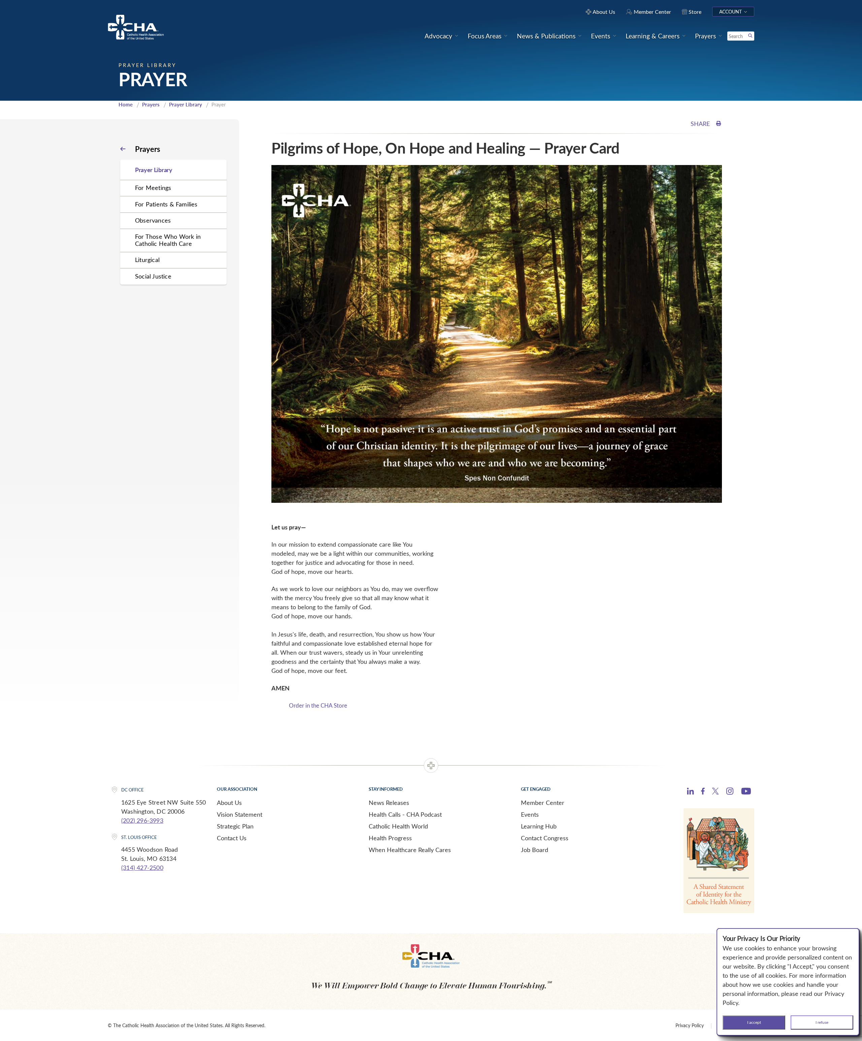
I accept (754, 1022)
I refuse (822, 1022)
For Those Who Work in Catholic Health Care (168, 240)
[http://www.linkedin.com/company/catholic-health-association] (690, 792)
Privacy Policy (689, 1025)
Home (126, 104)
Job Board (534, 850)
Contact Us (231, 838)
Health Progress (390, 838)
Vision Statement (239, 814)
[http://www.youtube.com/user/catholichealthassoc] (746, 792)
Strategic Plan (235, 826)
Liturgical (147, 260)
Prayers (151, 104)
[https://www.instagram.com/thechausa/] (730, 793)
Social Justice (153, 276)
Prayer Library (185, 104)
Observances (153, 220)
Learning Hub (539, 826)
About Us (229, 803)
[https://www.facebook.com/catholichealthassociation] (703, 792)
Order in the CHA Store (318, 705)
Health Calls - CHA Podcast (405, 814)
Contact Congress (544, 838)
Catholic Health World (398, 826)
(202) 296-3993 (142, 820)
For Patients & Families (166, 204)
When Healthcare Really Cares (410, 850)
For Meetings (153, 188)
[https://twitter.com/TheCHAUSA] (715, 792)
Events (530, 814)
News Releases (389, 803)
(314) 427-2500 (142, 868)
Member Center (542, 803)
